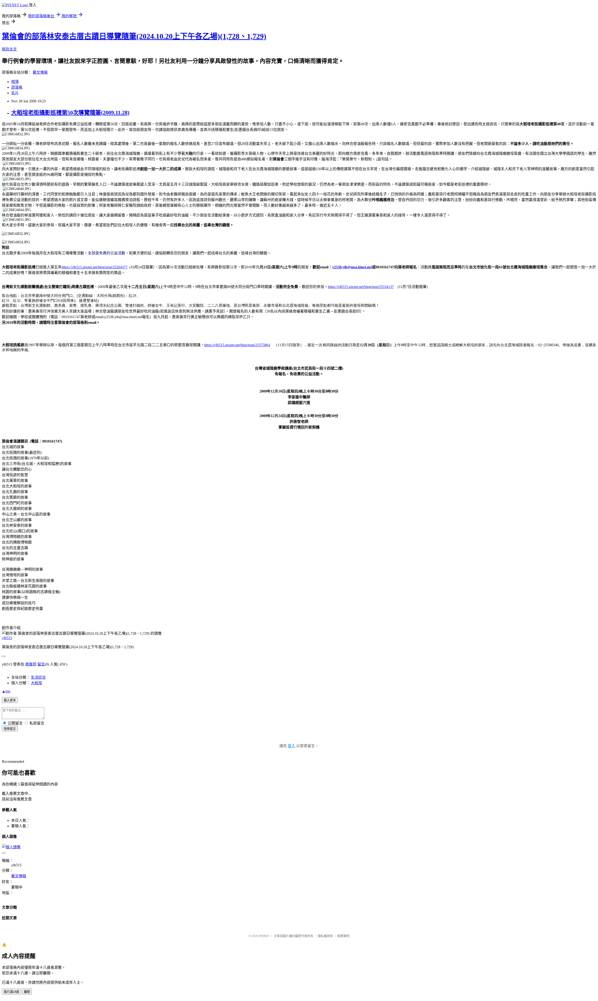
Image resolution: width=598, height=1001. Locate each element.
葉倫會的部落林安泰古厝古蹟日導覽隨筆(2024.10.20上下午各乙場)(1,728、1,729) (134, 36)
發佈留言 (10, 729)
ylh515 (7, 638)
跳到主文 (9, 49)
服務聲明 (343, 936)
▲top (6, 691)
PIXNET (264, 936)
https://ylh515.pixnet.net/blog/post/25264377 (95, 267)
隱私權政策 (325, 936)
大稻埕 (36, 683)
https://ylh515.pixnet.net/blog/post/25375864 (237, 345)
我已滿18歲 (11, 992)
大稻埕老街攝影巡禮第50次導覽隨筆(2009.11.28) (70, 113)
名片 (15, 93)
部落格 (16, 87)
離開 (27, 992)
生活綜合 (38, 677)
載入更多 (10, 700)
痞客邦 (30, 664)
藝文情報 (40, 72)
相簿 (15, 82)
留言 (41, 664)
